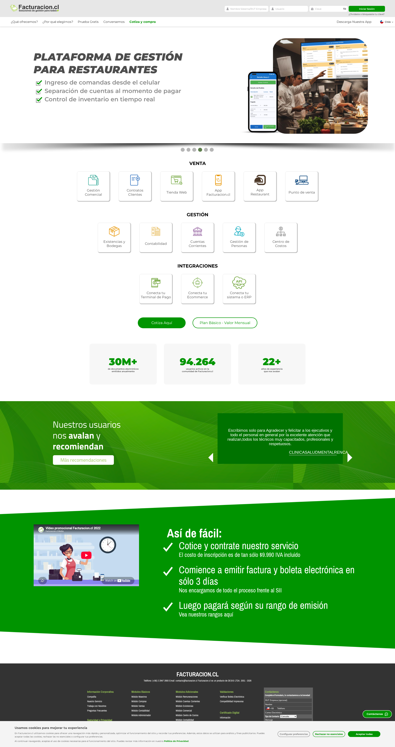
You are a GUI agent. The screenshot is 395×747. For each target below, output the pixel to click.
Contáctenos (375, 714)
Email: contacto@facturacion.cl (183, 680)
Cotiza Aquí (161, 323)
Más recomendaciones (83, 459)
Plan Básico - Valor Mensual (225, 323)
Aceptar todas (364, 734)
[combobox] (270, 708)
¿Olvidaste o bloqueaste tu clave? (367, 14)
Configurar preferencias (294, 734)
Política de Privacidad (176, 741)
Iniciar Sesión (367, 8)
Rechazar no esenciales (329, 734)
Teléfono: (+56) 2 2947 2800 (156, 680)
